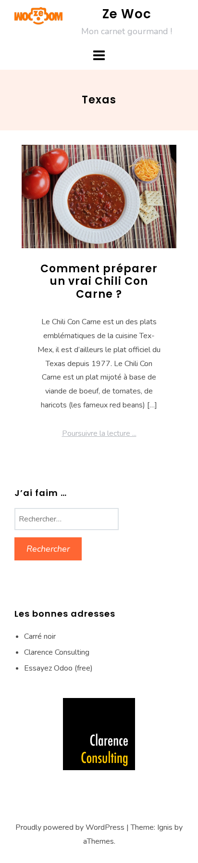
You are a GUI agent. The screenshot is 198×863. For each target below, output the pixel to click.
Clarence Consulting (56, 652)
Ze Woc (126, 14)
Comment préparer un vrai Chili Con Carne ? (99, 281)
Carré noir (40, 636)
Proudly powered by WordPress (69, 827)
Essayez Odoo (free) (58, 668)
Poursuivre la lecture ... (99, 433)
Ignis (165, 827)
